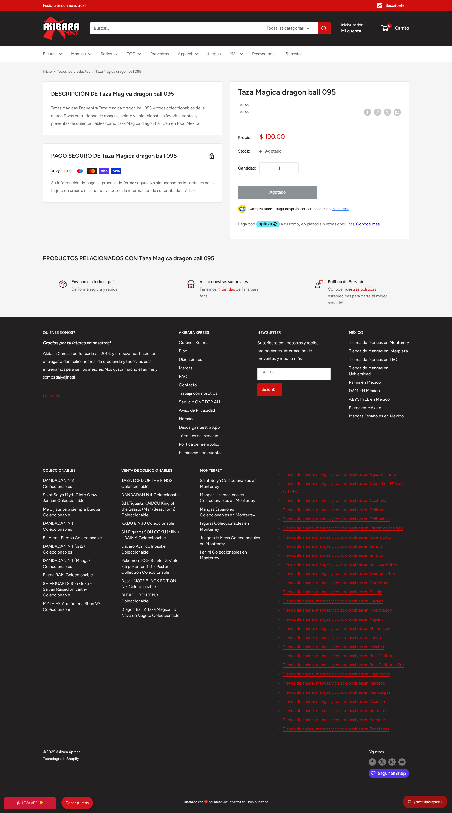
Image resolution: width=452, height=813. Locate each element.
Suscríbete (395, 5)
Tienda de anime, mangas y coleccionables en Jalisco (332, 637)
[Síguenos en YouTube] (402, 762)
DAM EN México (364, 390)
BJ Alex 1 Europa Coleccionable (72, 537)
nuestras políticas (360, 289)
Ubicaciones (190, 359)
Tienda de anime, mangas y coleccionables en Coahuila (334, 500)
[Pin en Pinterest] (377, 112)
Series (106, 53)
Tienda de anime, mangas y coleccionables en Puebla (332, 591)
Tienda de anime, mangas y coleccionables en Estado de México (343, 528)
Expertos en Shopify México (248, 802)
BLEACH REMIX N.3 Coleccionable (139, 597)
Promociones (264, 53)
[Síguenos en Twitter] (382, 762)
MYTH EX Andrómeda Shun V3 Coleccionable (71, 606)
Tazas (243, 105)
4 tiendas (226, 289)
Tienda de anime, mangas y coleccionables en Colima (333, 509)
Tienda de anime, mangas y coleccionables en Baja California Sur (343, 664)
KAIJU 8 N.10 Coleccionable (147, 523)
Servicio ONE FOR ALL (200, 401)
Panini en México (365, 382)
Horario (186, 418)
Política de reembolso (199, 444)
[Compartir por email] (397, 112)
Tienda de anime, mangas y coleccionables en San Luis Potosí (340, 564)
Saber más (340, 208)
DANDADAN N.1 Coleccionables (58, 526)
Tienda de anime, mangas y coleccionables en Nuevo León (337, 610)
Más (233, 53)
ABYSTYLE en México (369, 399)
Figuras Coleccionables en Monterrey (224, 526)
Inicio (47, 71)
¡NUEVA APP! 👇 (30, 803)
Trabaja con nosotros (198, 393)
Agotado (277, 192)
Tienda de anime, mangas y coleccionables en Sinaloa (333, 555)
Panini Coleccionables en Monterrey (223, 555)
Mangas (78, 53)
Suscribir (269, 389)
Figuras (49, 53)
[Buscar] (324, 28)
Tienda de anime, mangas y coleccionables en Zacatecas (336, 728)
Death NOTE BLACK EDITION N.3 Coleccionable (148, 583)
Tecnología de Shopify (61, 758)
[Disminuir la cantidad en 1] (265, 168)
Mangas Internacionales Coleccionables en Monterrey (227, 497)
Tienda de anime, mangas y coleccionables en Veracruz (334, 710)
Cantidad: (247, 168)
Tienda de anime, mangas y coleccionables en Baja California (340, 655)
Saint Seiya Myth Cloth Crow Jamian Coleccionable (70, 497)
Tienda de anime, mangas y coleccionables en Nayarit (333, 619)
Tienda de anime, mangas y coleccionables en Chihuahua (336, 518)
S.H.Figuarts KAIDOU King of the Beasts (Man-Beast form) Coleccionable (148, 509)
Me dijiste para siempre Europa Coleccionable (71, 512)
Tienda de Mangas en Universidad (368, 370)
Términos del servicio (198, 435)
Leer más (51, 395)
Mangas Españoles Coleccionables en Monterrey (227, 512)
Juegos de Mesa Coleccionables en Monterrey (230, 540)
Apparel (185, 53)
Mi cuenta (351, 30)
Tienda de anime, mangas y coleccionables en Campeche (336, 673)
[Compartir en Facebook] (367, 112)
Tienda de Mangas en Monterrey (379, 342)
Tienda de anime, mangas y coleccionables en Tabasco (334, 683)
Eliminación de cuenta (200, 452)
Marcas (185, 367)
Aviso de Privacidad (197, 410)
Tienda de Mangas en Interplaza (378, 350)
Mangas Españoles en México (376, 416)
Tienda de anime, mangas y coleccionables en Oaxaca (333, 601)
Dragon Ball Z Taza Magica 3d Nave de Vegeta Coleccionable (150, 612)
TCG (131, 53)
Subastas (294, 53)
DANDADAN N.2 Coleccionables (58, 483)
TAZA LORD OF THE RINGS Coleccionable (147, 483)
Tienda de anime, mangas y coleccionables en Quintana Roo (339, 573)
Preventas (159, 53)
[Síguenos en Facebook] (372, 762)
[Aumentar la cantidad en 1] (292, 168)
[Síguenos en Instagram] (392, 762)
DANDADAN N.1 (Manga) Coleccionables (66, 563)
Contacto (188, 384)
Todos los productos (73, 71)
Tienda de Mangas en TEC (373, 359)
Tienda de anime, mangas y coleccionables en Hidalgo (333, 646)
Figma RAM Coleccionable (68, 574)
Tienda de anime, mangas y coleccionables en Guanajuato (337, 537)
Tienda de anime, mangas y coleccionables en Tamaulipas (336, 692)
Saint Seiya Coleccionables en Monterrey (228, 483)
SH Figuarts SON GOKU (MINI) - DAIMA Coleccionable (150, 534)
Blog (183, 350)
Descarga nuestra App (199, 427)
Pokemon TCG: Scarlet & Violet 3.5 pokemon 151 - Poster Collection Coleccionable (150, 566)
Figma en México (365, 407)
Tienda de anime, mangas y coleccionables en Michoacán (336, 628)
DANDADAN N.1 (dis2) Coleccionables (64, 549)
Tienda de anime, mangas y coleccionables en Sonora (333, 546)
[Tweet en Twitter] (387, 112)
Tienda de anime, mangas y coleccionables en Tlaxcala (334, 701)
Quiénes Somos (193, 342)
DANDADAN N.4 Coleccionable (151, 494)
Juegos (214, 53)
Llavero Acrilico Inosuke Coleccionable (143, 549)
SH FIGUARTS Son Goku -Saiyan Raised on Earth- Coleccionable (67, 589)
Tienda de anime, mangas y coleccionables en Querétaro (335, 582)
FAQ (183, 376)
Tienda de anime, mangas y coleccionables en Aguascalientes (340, 474)
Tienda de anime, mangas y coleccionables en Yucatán (334, 719)
